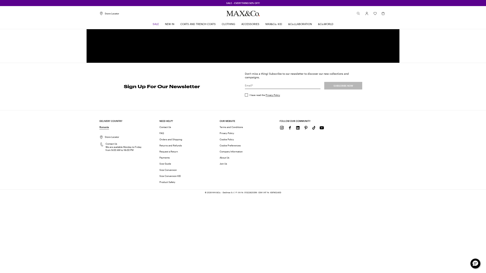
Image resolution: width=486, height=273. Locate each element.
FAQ (161, 133)
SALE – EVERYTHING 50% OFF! (243, 3)
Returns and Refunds (170, 145)
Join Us (223, 163)
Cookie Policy (227, 139)
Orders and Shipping (170, 139)
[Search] (358, 13)
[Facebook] (290, 128)
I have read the (264, 95)
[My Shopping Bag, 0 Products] (383, 13)
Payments (164, 157)
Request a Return (168, 151)
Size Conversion (168, 170)
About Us (224, 157)
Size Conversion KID (170, 176)
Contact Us (165, 127)
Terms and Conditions (231, 127)
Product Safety (167, 182)
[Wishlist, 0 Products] (375, 13)
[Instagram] (282, 128)
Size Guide (165, 163)
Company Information (231, 151)
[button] (367, 13)
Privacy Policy (273, 95)
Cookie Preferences (230, 145)
